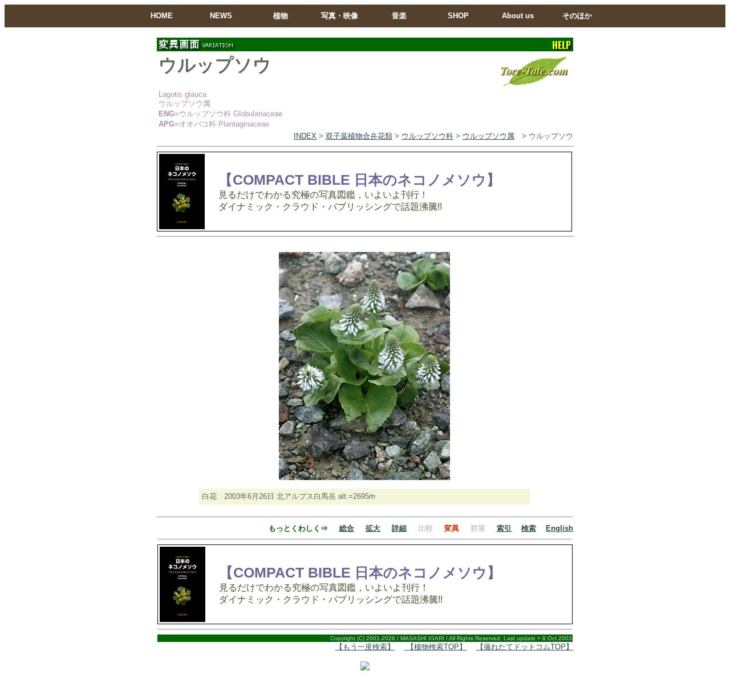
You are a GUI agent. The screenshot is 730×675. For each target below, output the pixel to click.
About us (518, 15)
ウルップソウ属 (488, 136)
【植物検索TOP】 (435, 647)
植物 (280, 15)
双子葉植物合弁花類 (359, 136)
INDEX (305, 136)
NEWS (221, 15)
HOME (162, 15)
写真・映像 (339, 15)
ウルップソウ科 (427, 136)
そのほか (577, 15)
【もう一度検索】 (365, 647)
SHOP (458, 15)
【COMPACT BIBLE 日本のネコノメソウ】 (359, 180)
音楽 (399, 15)
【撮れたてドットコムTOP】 (524, 647)
